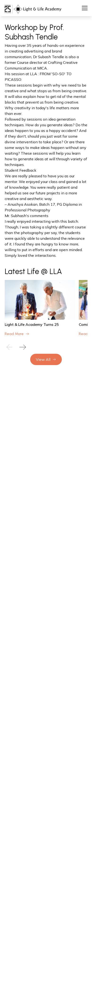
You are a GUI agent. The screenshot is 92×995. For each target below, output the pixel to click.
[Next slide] (22, 347)
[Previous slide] (9, 347)
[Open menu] (85, 8)
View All (43, 359)
